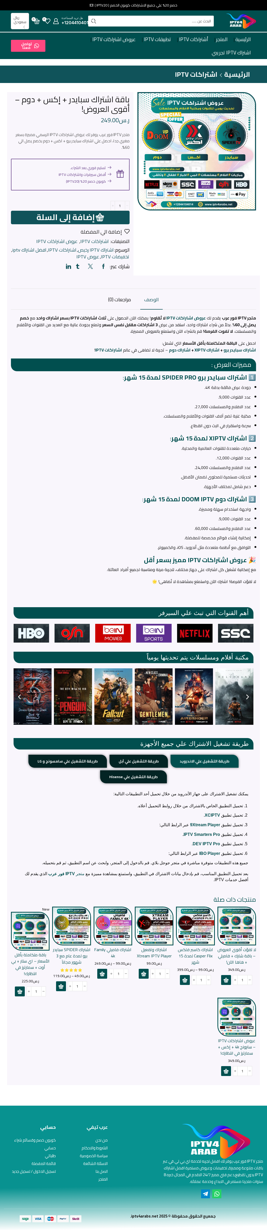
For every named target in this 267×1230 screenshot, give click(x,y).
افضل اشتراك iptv (29, 250)
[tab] (151, 302)
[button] (28, 46)
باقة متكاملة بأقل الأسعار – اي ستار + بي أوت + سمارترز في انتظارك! (30, 964)
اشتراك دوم (180, 350)
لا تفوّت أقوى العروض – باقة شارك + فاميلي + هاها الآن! (236, 956)
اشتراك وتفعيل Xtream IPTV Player (154, 953)
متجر (66, 874)
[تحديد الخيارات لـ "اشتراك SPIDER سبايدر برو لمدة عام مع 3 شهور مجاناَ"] (61, 986)
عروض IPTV (87, 256)
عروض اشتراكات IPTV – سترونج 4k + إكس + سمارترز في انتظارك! (237, 1047)
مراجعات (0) (119, 299)
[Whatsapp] (216, 1193)
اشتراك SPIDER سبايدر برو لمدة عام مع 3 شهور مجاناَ (71, 956)
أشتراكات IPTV (193, 39)
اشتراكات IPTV (196, 74)
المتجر (222, 39)
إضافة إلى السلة (66, 217)
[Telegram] (205, 1193)
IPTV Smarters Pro (202, 834)
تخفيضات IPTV (115, 256)
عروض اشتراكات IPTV (114, 39)
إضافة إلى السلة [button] (237, 928)
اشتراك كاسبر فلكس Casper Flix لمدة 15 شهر (195, 956)
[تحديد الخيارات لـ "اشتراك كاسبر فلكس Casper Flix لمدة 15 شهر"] (185, 980)
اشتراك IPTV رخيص (96, 250)
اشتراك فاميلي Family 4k (112, 953)
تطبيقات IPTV (157, 39)
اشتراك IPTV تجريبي (231, 52)
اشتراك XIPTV (207, 350)
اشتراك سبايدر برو (239, 350)
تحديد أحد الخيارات (195, 928)
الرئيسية (243, 39)
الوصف (151, 299)
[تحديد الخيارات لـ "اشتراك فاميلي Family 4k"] (102, 974)
